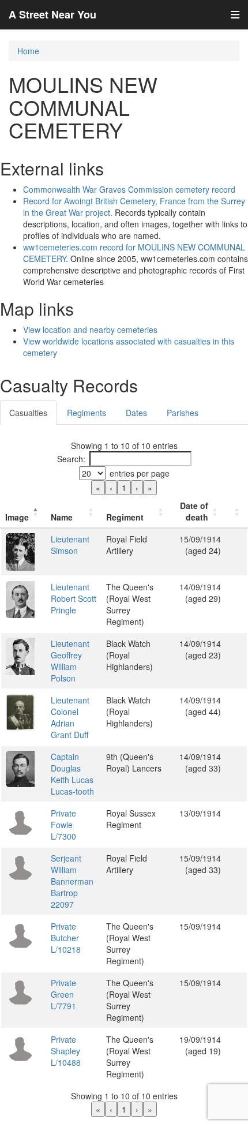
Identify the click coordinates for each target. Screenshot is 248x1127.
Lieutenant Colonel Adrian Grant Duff (70, 717)
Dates (136, 412)
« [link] (98, 487)
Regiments (86, 412)
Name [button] (62, 517)
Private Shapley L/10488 (66, 1051)
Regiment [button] (125, 517)
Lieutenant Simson (70, 544)
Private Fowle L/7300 (63, 824)
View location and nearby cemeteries (90, 329)
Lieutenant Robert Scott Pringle (73, 598)
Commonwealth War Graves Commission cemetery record (129, 189)
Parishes (182, 412)
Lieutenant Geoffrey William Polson (70, 661)
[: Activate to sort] (236, 511)
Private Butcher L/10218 (66, 937)
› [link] (137, 487)
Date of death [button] (194, 511)
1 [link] (124, 487)
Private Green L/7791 (63, 994)
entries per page (140, 473)
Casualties (28, 412)
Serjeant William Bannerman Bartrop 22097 (72, 881)
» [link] (150, 487)
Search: (71, 459)
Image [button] (17, 517)
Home (28, 51)
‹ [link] (111, 487)
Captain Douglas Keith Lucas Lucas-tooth (72, 774)
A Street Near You (52, 14)
